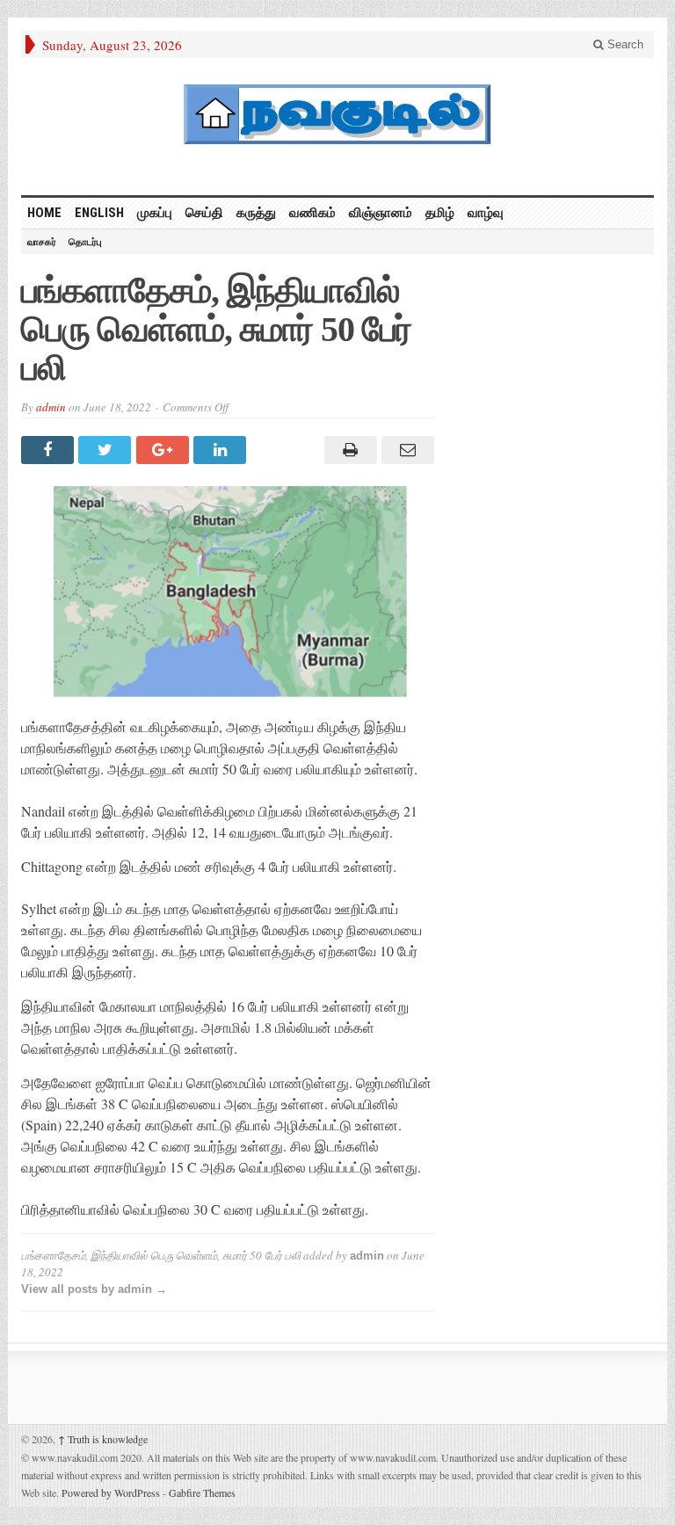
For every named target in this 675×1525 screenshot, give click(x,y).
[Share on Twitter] (106, 450)
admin (51, 407)
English (99, 213)
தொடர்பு (85, 241)
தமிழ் (439, 213)
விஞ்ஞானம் (380, 213)
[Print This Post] (347, 450)
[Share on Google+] (164, 450)
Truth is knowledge (103, 1439)
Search (623, 44)
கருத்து (256, 213)
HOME (44, 213)
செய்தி (204, 213)
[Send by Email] (405, 450)
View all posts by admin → (94, 1289)
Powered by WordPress (111, 1492)
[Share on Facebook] (49, 450)
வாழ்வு (486, 213)
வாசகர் (41, 241)
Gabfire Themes (202, 1492)
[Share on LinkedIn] (221, 450)
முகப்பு (154, 213)
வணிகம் (312, 213)
